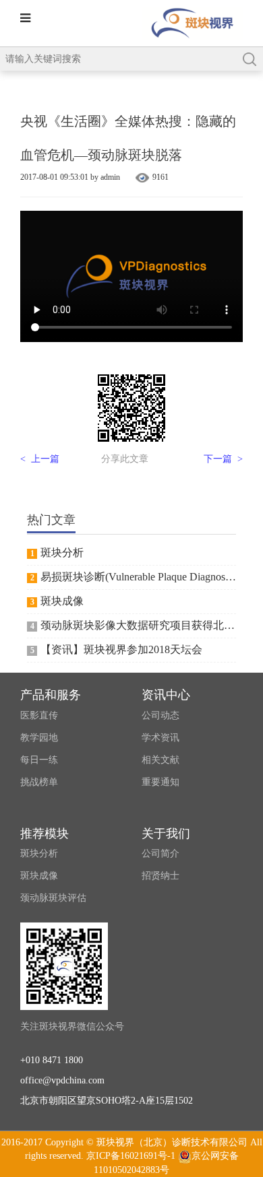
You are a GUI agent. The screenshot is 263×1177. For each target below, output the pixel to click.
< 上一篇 (39, 459)
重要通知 (160, 782)
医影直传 (39, 715)
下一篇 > (223, 459)
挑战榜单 (39, 782)
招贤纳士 (160, 876)
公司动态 (160, 715)
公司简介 (160, 853)
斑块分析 (62, 552)
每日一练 (39, 760)
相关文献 (160, 760)
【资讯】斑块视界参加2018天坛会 (121, 649)
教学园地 (39, 738)
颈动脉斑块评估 (53, 898)
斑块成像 (62, 601)
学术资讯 (160, 738)
